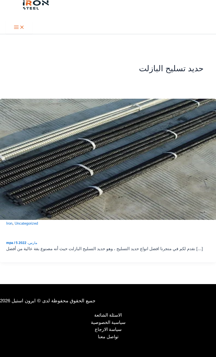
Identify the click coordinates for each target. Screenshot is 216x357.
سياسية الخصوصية (108, 322)
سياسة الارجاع (108, 329)
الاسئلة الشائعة (108, 315)
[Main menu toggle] (19, 27)
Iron (9, 223)
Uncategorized (26, 223)
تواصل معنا (108, 336)
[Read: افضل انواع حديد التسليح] (108, 159)
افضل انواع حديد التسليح (40, 230)
